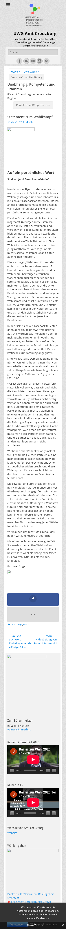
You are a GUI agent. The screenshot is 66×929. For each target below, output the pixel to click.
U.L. (31, 122)
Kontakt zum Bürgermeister (33, 105)
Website (12, 833)
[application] (33, 759)
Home (15, 71)
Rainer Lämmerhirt (19, 729)
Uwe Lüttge (31, 71)
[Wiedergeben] (12, 770)
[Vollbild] (54, 770)
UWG (26, 624)
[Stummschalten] (48, 770)
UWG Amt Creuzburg (34, 33)
